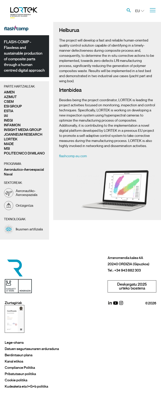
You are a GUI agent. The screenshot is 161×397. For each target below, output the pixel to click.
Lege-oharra (14, 342)
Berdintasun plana (18, 355)
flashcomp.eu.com (73, 156)
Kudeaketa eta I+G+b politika (26, 386)
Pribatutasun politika (20, 374)
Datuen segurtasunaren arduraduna (32, 349)
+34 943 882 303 (127, 270)
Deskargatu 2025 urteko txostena (132, 286)
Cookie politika (16, 380)
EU (137, 11)
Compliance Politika (20, 367)
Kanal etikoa (14, 361)
